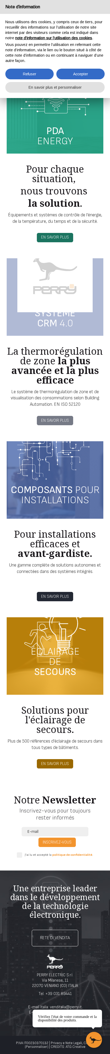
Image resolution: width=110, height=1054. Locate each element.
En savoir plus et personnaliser (55, 87)
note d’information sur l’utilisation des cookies (53, 38)
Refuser (29, 74)
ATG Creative (75, 1047)
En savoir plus (55, 237)
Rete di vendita (55, 937)
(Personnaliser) (36, 1047)
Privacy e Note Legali (66, 1043)
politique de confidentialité (72, 855)
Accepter (80, 74)
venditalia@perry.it (66, 1007)
